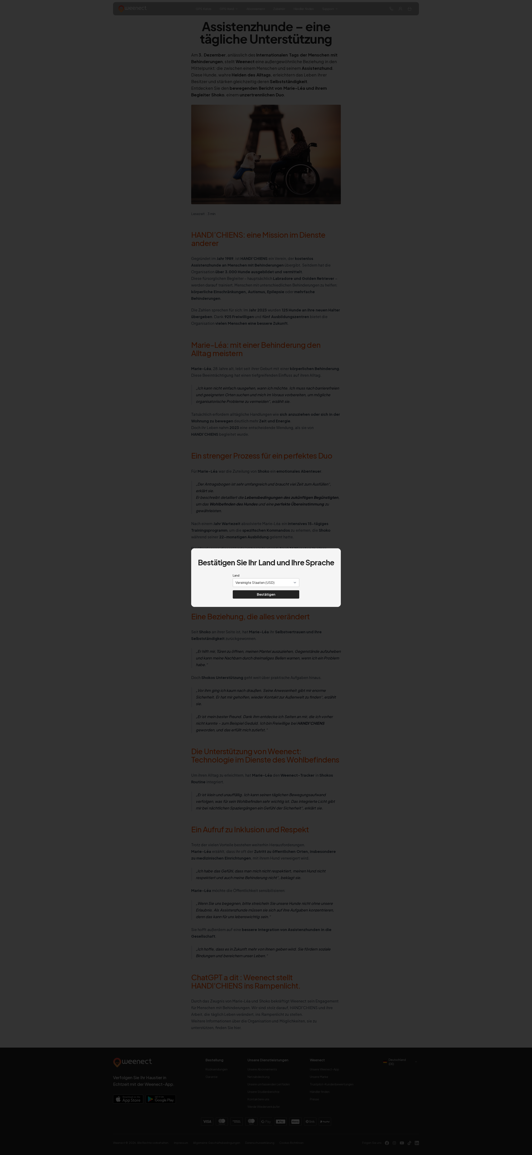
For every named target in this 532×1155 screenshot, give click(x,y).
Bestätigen (266, 594)
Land (236, 575)
